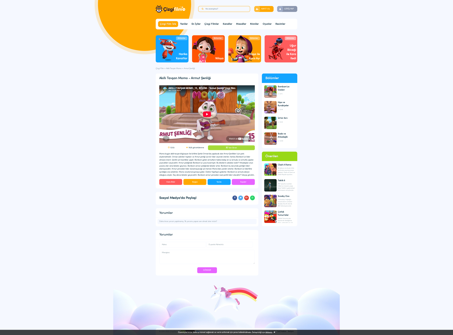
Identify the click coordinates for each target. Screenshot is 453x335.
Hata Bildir (170, 182)
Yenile (219, 182)
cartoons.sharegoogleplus (246, 198)
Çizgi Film (170, 9)
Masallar (241, 24)
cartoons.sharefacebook (234, 198)
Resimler (280, 24)
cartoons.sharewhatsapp (252, 198)
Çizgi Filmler (211, 24)
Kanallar (227, 24)
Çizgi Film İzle (168, 24)
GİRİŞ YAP (289, 9)
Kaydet (243, 182)
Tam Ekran (232, 148)
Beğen (195, 182)
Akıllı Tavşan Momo (174, 69)
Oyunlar (267, 24)
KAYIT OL (265, 9)
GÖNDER (207, 270)
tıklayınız (268, 332)
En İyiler (196, 24)
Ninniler (254, 24)
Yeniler (184, 24)
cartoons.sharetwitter (240, 198)
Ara (203, 9)
